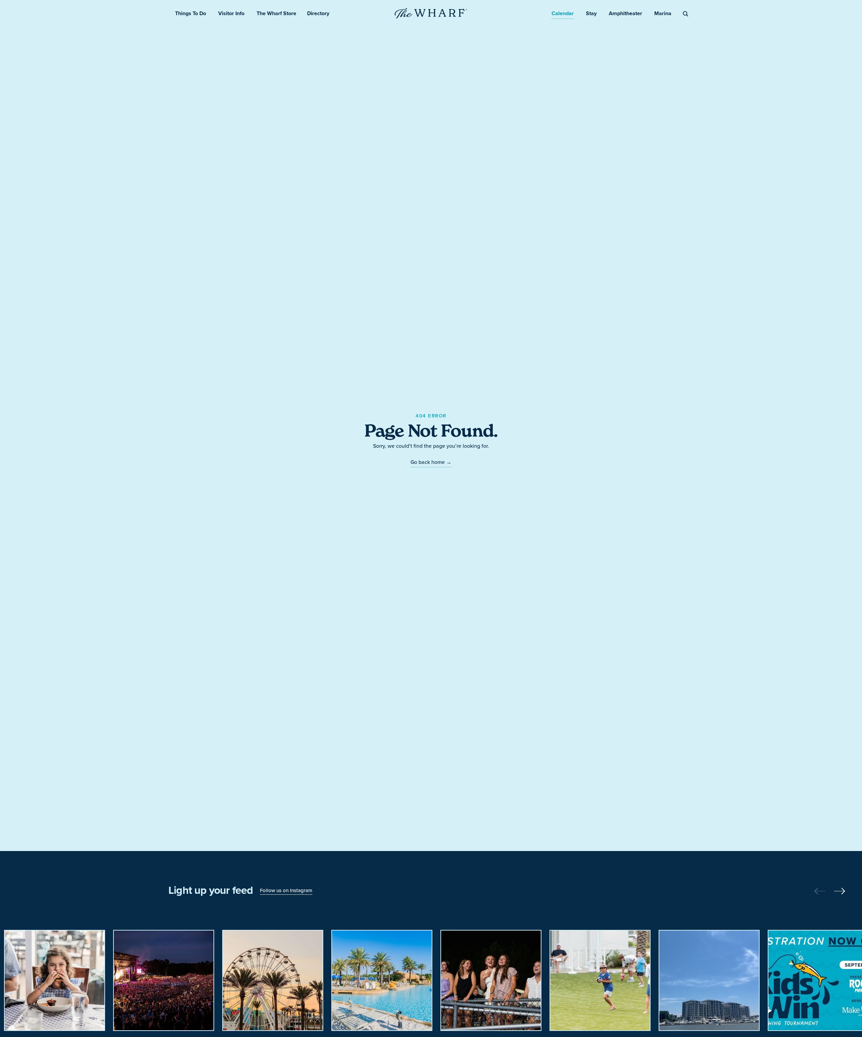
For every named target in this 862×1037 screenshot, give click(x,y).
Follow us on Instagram (286, 890)
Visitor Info (231, 13)
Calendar (563, 13)
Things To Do (190, 13)
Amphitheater (625, 13)
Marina (662, 13)
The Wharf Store (276, 13)
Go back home (431, 462)
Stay (591, 13)
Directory (318, 13)
